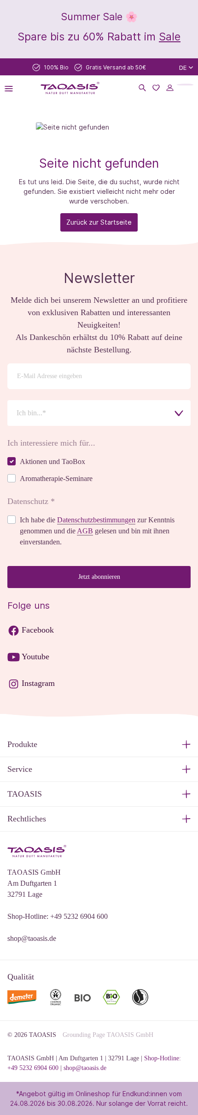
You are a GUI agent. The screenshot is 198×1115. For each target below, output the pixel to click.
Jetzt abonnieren (99, 576)
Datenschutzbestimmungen (96, 520)
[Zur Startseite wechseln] (70, 88)
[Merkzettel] (156, 87)
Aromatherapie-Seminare (56, 478)
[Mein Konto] (170, 87)
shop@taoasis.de (31, 938)
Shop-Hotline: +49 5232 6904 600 (57, 916)
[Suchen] (142, 87)
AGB (85, 531)
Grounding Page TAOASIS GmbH (108, 1034)
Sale (170, 36)
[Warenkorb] (185, 84)
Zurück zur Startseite (99, 222)
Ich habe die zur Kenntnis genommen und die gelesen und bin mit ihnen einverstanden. (97, 531)
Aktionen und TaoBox (52, 461)
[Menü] (11, 87)
